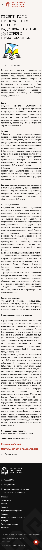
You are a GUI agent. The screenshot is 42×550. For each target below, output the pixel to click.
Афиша (4, 504)
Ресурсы (4, 514)
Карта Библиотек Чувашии (11, 510)
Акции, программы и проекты (13, 517)
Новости (4, 507)
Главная (4, 497)
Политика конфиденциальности (12, 538)
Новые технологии (19, 545)
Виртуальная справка (9, 524)
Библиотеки (6, 500)
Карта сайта (5, 542)
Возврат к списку (11, 454)
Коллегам (5, 528)
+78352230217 (9, 480)
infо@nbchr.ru (9, 485)
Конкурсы (5, 521)
